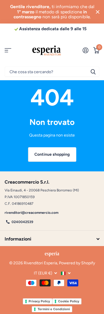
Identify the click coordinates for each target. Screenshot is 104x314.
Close (97, 12)
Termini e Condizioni (54, 309)
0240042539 (22, 222)
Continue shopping (52, 154)
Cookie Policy (68, 301)
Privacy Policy (39, 301)
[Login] (85, 50)
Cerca (93, 72)
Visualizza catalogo (8, 50)
